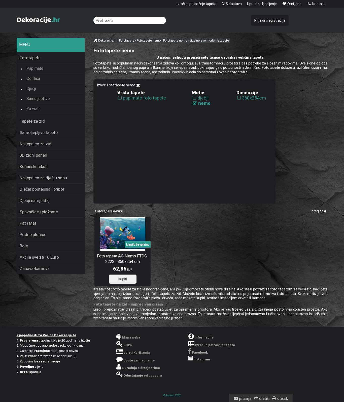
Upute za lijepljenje (262, 4)
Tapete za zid (32, 121)
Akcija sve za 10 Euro (39, 257)
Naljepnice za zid (35, 143)
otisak (282, 398)
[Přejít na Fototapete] (138, 85)
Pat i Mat (28, 223)
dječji (203, 97)
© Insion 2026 (172, 395)
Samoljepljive (38, 98)
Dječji (31, 88)
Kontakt (318, 4)
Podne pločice (33, 234)
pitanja (244, 398)
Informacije (204, 337)
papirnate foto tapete (144, 97)
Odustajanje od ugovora (142, 375)
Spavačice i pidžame (39, 211)
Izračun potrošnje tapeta (196, 4)
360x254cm (254, 97)
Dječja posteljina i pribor (42, 189)
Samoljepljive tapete (39, 132)
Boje (24, 245)
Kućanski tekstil (34, 166)
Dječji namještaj (35, 200)
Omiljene (294, 4)
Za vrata (33, 108)
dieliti (264, 398)
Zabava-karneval (35, 268)
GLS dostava (232, 4)
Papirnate (34, 68)
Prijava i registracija (269, 20)
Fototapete (30, 57)
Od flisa (33, 78)
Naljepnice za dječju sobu (43, 177)
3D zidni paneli (33, 155)
